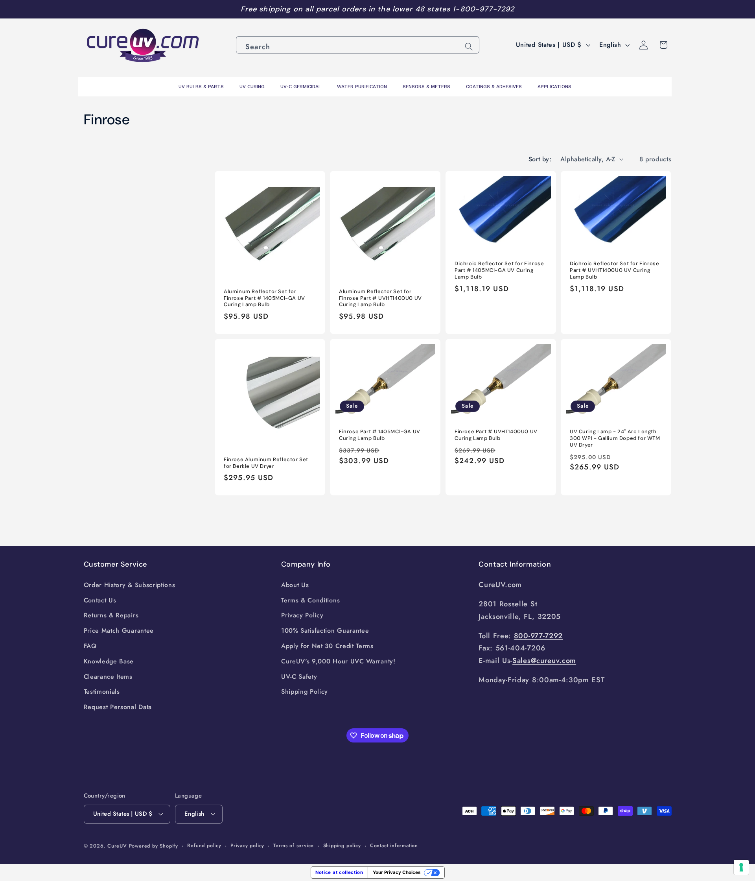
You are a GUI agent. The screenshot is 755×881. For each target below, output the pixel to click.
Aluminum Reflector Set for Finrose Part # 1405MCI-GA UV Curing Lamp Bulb (264, 298)
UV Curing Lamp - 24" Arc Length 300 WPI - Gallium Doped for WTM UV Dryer (615, 439)
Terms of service (293, 845)
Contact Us (100, 600)
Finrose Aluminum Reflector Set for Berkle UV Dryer (266, 462)
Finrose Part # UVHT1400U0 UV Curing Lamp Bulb (496, 435)
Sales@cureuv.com (544, 660)
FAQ (90, 645)
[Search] (469, 47)
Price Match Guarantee (119, 630)
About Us (295, 584)
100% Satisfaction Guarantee (325, 630)
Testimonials (102, 691)
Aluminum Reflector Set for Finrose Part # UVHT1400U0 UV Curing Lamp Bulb (380, 298)
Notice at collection (339, 872)
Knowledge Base (109, 661)
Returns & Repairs (111, 615)
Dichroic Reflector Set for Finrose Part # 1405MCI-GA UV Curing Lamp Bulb (499, 271)
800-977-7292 (538, 635)
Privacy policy (247, 845)
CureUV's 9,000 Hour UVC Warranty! (338, 661)
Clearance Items (108, 676)
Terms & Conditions (310, 600)
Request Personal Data (118, 706)
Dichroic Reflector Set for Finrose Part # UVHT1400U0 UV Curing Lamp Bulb (614, 271)
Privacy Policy (302, 615)
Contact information (394, 845)
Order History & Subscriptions (129, 584)
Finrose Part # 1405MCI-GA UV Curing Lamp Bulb (379, 435)
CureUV (117, 846)
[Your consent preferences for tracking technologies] (741, 867)
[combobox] (357, 45)
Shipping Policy (304, 691)
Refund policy (204, 845)
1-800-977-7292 (483, 9)
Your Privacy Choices (396, 872)
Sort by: (540, 159)
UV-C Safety (299, 676)
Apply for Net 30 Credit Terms (327, 645)
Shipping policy (342, 845)
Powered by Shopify (154, 846)
